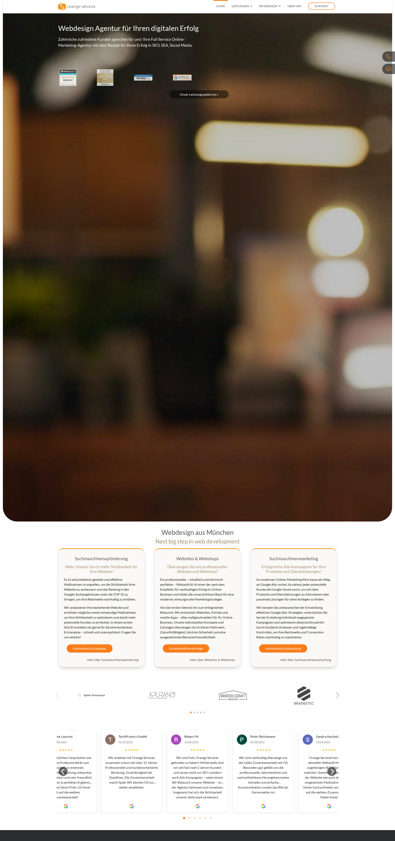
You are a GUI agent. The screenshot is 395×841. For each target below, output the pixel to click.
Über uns (294, 6)
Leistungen (240, 6)
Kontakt (322, 6)
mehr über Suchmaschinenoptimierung (113, 660)
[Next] (331, 771)
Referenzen (268, 6)
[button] (338, 695)
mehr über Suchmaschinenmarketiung (305, 660)
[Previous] (63, 771)
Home (220, 6)
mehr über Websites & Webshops (212, 660)
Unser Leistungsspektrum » (199, 94)
